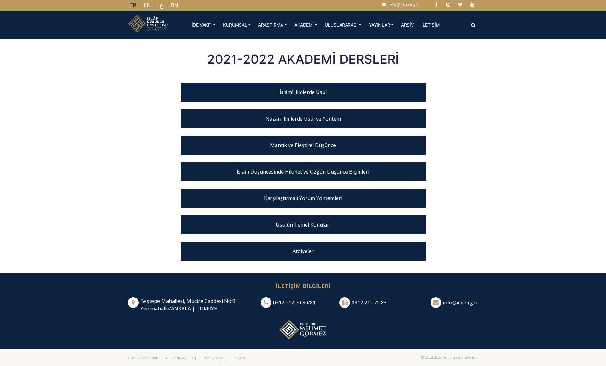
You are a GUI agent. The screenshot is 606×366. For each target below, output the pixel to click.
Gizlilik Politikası (142, 358)
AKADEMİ (304, 24)
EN (147, 5)
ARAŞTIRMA (270, 24)
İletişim (238, 358)
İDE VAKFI (202, 24)
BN (174, 5)
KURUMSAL (235, 24)
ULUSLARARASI (341, 24)
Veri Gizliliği (214, 358)
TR (132, 5)
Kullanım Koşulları (180, 358)
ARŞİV (409, 24)
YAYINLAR (379, 24)
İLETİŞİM (432, 24)
